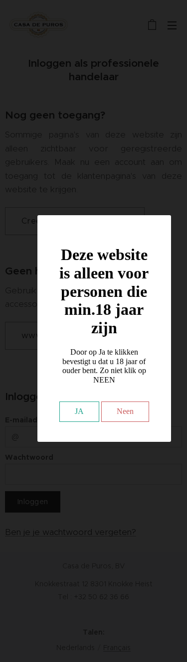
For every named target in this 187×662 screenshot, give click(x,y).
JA (79, 411)
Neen (125, 411)
